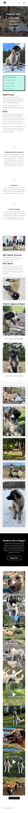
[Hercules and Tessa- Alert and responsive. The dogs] (14, 784)
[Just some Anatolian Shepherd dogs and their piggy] (14, 605)
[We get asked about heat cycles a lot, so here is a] (14, 762)
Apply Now (14, 558)
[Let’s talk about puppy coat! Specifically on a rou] (14, 672)
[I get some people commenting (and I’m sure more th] (14, 582)
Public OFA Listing (8, 89)
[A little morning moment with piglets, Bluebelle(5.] (14, 627)
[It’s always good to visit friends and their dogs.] (14, 739)
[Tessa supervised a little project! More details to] (14, 717)
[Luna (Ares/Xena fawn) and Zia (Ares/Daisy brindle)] (14, 694)
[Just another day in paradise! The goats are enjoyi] (14, 649)
